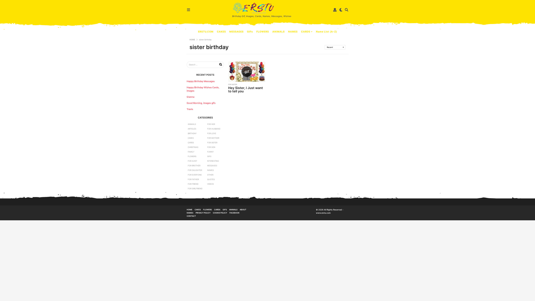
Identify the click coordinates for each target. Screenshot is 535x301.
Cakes (191, 138)
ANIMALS (278, 31)
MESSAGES (236, 31)
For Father (193, 179)
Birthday (192, 133)
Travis (190, 109)
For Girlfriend (195, 188)
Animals (192, 124)
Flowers (192, 156)
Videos (210, 184)
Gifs (225, 209)
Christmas (193, 147)
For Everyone (195, 175)
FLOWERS (262, 31)
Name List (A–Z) (326, 31)
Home (189, 209)
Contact (191, 216)
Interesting (213, 161)
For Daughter (195, 170)
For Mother (213, 138)
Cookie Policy (220, 213)
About (243, 209)
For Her (211, 124)
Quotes (211, 179)
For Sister (232, 84)
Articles (192, 129)
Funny (210, 152)
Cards (191, 142)
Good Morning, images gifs (201, 103)
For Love (211, 133)
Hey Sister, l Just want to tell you (245, 89)
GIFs (250, 31)
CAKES (221, 31)
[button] (188, 10)
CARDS (305, 31)
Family (191, 152)
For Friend (193, 184)
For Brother (194, 165)
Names (210, 170)
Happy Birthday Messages (201, 81)
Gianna (190, 96)
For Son (211, 147)
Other (210, 175)
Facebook (234, 213)
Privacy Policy (203, 213)
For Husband (213, 129)
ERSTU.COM (205, 31)
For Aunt (192, 161)
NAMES (293, 31)
